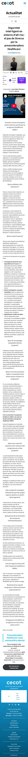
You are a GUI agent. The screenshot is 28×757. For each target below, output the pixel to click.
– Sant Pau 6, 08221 (14, 713)
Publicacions (14, 725)
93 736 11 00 (15, 711)
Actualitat (14, 12)
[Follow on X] (12, 704)
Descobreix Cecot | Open (14, 746)
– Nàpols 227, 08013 (14, 715)
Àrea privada (14, 734)
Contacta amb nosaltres (14, 709)
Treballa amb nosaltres (14, 737)
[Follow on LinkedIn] (9, 704)
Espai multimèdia (14, 727)
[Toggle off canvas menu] (21, 3)
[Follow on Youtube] (18, 704)
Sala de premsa (14, 723)
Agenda (14, 732)
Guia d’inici (14, 744)
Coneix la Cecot (14, 750)
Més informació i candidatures (14, 667)
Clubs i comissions (14, 748)
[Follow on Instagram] (15, 704)
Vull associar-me (14, 739)
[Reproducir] (10, 80)
